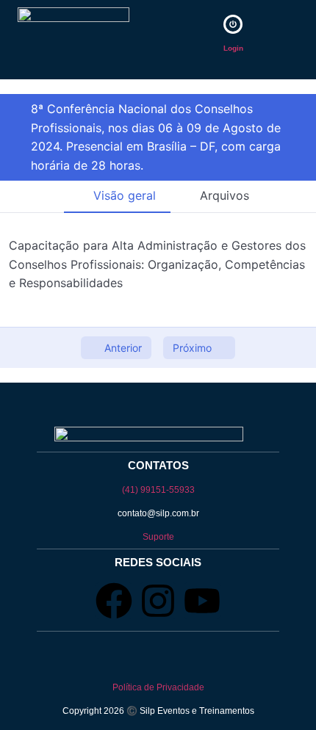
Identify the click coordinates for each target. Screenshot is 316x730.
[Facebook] (114, 600)
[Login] (233, 24)
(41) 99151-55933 (158, 490)
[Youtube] (202, 600)
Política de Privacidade (158, 687)
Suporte (158, 537)
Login (233, 48)
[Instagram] (158, 600)
